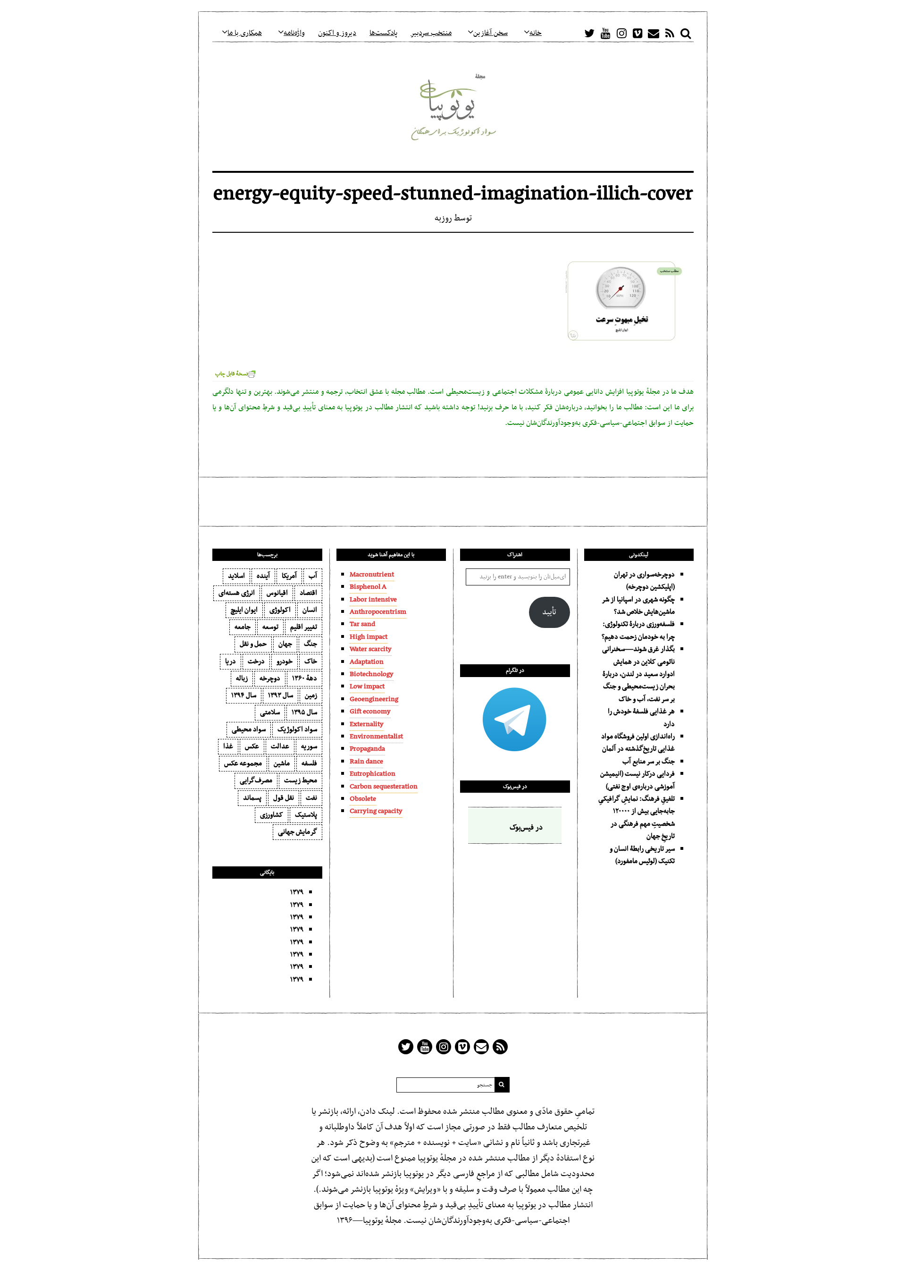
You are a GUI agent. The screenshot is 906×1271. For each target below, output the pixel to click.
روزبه (443, 218)
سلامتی (270, 712)
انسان (309, 610)
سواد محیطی (249, 729)
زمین (311, 695)
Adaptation (367, 662)
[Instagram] (621, 33)
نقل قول (283, 798)
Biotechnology (372, 674)
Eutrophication (372, 774)
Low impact (367, 686)
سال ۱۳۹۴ (243, 695)
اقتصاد (308, 593)
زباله (242, 678)
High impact (368, 637)
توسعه (270, 627)
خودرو (285, 661)
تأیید (549, 612)
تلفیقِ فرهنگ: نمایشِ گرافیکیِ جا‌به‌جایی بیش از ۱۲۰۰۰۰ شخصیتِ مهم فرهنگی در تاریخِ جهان (636, 817)
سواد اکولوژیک (297, 729)
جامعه (243, 627)
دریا (230, 661)
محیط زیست (300, 780)
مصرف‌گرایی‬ (256, 780)
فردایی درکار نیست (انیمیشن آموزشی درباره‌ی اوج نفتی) (637, 780)
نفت (311, 798)
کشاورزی (271, 815)
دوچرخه (270, 678)
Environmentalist (376, 736)
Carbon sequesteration (384, 786)
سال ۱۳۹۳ (280, 695)
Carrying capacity (376, 811)
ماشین (282, 763)
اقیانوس (277, 593)
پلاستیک (306, 815)
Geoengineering (374, 699)
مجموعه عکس (243, 763)
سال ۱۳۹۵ (304, 712)
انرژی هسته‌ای (236, 593)
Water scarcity (371, 649)
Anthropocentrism (378, 612)
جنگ (310, 644)
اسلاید (236, 576)
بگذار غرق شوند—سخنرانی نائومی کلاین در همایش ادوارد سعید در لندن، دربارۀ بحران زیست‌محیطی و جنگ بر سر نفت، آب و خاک (638, 674)
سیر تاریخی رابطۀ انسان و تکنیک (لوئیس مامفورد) (642, 855)
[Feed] (670, 33)
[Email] (654, 33)
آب (313, 576)
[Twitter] (589, 33)
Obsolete (363, 799)
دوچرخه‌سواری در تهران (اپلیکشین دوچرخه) (644, 580)
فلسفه (309, 763)
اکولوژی (280, 610)
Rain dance (366, 761)
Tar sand (362, 624)
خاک (310, 661)
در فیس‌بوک (515, 786)
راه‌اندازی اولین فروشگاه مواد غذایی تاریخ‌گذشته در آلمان (638, 742)
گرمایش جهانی (297, 832)
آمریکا (289, 576)
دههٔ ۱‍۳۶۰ (304, 678)
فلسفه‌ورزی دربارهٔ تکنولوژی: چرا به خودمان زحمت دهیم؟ (638, 630)
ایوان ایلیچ (244, 610)
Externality (367, 724)
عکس (252, 746)
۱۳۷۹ (296, 892)
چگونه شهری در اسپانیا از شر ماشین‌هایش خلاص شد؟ (638, 605)
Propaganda (367, 749)
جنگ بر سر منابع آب (648, 761)
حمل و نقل (253, 644)
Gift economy (370, 711)
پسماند (252, 798)
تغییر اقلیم (303, 627)
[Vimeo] (637, 33)
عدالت (280, 746)
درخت (256, 661)
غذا (228, 746)
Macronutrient (372, 574)
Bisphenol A (368, 587)
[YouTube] (605, 33)
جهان (285, 644)
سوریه (309, 746)
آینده (263, 576)
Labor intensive (373, 599)
